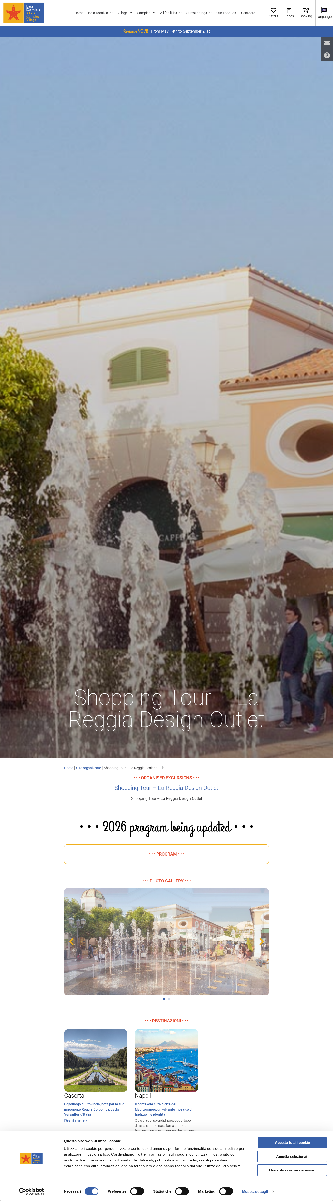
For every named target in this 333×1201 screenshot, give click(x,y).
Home (78, 13)
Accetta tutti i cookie (292, 1143)
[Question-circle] (327, 55)
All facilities (168, 13)
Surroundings (196, 13)
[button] (71, 942)
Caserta (74, 1095)
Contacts (248, 13)
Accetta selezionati (292, 1156)
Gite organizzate (88, 768)
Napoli (143, 1095)
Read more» (75, 1120)
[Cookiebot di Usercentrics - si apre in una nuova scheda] (31, 1191)
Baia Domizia (98, 13)
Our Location (226, 13)
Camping (144, 13)
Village (122, 13)
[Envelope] (327, 43)
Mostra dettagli (255, 1192)
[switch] (137, 1191)
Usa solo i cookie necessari (292, 1170)
